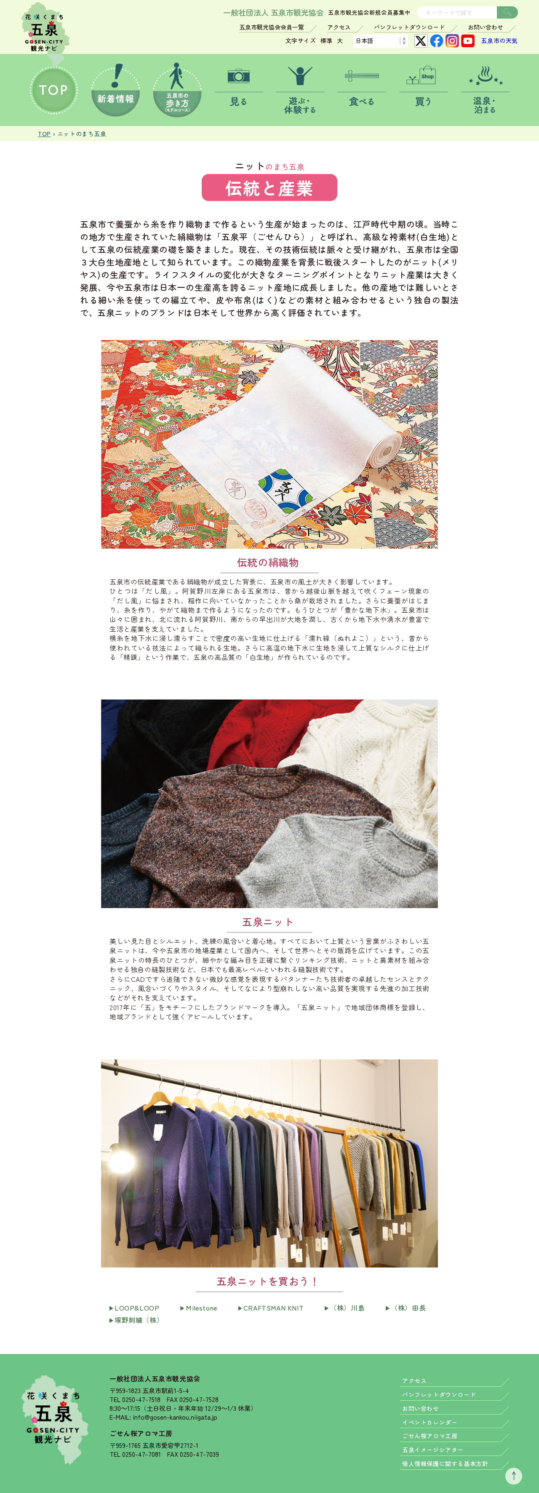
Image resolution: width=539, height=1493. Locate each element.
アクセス (339, 27)
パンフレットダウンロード (409, 27)
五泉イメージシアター (433, 1449)
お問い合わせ (485, 27)
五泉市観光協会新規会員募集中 (369, 13)
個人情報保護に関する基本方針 (445, 1463)
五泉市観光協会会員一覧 (271, 27)
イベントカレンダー (429, 1422)
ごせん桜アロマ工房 (140, 1433)
